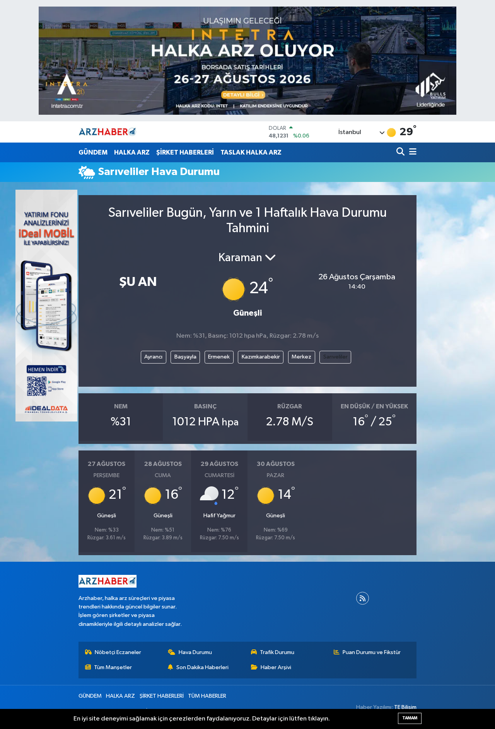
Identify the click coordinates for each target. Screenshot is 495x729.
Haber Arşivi (276, 667)
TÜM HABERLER (207, 696)
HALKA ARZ (132, 152)
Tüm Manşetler (113, 667)
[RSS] (362, 598)
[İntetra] (247, 60)
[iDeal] (46, 305)
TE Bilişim (405, 707)
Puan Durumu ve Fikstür (372, 652)
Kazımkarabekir (261, 357)
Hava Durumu (195, 652)
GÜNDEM (93, 152)
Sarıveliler (335, 357)
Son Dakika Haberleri (202, 667)
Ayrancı (153, 357)
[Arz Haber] (108, 132)
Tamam (409, 718)
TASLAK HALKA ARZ (251, 152)
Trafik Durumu (277, 652)
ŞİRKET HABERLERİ (185, 152)
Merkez (301, 357)
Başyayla (185, 357)
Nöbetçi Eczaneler (118, 652)
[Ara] (401, 152)
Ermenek (219, 357)
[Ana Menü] (411, 152)
